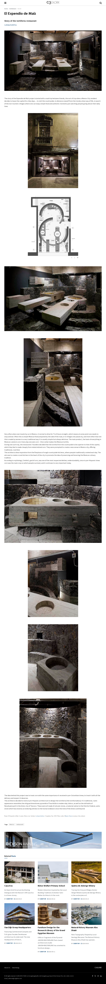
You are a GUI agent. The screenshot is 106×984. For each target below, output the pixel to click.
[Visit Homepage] (53, 2)
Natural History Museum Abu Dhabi (84, 929)
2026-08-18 (85, 899)
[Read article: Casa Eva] (19, 872)
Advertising (15, 968)
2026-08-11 (51, 951)
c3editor (9, 899)
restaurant (20, 824)
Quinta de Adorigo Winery (83, 886)
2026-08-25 (18, 899)
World (19, 9)
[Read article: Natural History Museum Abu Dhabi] (86, 914)
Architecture (12, 9)
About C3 (7, 968)
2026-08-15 (18, 943)
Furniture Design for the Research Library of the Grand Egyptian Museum (51, 930)
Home (6, 9)
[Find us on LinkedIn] (101, 976)
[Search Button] (101, 2)
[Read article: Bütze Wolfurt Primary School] (53, 872)
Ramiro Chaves (68, 816)
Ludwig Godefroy (10, 25)
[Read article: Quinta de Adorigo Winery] (86, 872)
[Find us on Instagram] (98, 976)
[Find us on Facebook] (92, 976)
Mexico (12, 824)
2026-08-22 (51, 899)
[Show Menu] (5, 2)
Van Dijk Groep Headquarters (17, 928)
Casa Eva (8, 886)
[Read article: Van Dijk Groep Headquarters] (19, 914)
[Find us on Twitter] (95, 976)
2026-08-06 (85, 943)
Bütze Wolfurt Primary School (51, 886)
